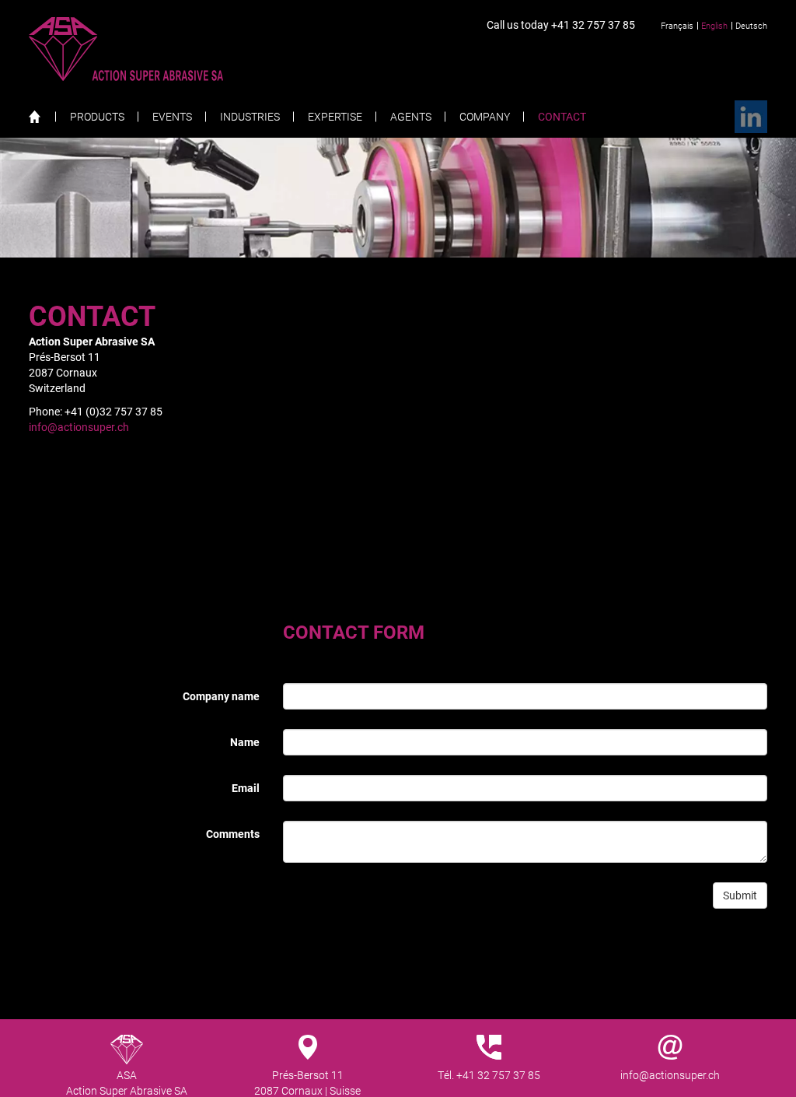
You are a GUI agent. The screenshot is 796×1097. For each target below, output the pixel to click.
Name (245, 741)
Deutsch (751, 25)
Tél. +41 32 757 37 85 (489, 1074)
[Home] (42, 116)
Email (246, 787)
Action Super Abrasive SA (156, 49)
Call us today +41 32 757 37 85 (561, 24)
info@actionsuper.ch (79, 426)
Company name (221, 696)
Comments (233, 833)
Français (677, 25)
